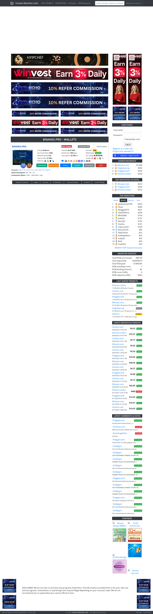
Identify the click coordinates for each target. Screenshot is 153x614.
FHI (32, 170)
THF (28, 170)
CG (24, 170)
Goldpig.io (117, 446)
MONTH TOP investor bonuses (128, 247)
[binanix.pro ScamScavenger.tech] (71, 161)
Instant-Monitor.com (26, 3)
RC (43, 170)
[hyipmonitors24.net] (76, 161)
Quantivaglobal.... (120, 433)
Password (117, 135)
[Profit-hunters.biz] (134, 524)
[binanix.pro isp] (66, 161)
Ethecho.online (124, 173)
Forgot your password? (123, 151)
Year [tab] (138, 200)
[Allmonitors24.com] (74, 161)
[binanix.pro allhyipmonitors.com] (84, 161)
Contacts (72, 3)
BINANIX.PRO (19, 146)
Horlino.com (117, 291)
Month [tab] (123, 200)
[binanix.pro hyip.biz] (88, 161)
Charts (65, 165)
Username (117, 130)
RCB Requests (84, 3)
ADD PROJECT (47, 3)
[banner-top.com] (134, 572)
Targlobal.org (123, 168)
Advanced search (133, 3)
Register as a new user (123, 148)
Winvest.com (123, 165)
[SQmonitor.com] (134, 535)
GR (36, 170)
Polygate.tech (123, 171)
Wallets (77, 165)
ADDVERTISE (60, 3)
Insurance (89, 165)
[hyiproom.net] (119, 566)
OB (40, 170)
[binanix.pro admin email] (62, 161)
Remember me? (133, 139)
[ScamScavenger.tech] (119, 556)
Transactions (54, 165)
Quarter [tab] (131, 200)
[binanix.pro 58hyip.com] (82, 161)
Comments (42, 165)
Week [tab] (116, 200)
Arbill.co (116, 314)
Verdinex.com (119, 426)
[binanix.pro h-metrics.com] (69, 161)
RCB (101, 165)
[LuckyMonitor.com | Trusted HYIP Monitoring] (119, 535)
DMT (47, 170)
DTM (20, 170)
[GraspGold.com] (134, 550)
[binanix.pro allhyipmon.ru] (79, 161)
